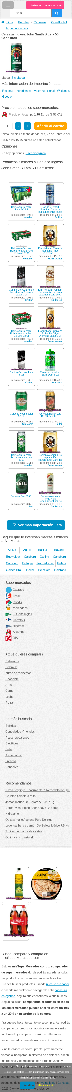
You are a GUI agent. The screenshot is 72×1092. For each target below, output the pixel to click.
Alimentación (13, 755)
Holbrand (60, 570)
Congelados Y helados (20, 731)
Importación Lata (17, 28)
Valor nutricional (44, 90)
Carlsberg (59, 556)
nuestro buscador (57, 984)
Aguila (27, 549)
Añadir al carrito (50, 126)
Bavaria (59, 549)
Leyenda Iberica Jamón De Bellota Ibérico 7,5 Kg (37, 825)
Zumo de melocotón (18, 673)
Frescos (10, 761)
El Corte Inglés (22, 614)
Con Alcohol (59, 22)
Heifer (58, 424)
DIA (15, 637)
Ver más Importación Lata (40, 525)
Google (7, 96)
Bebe (8, 749)
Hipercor (18, 626)
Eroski (17, 596)
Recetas (7, 90)
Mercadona (20, 608)
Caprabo (18, 589)
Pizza (9, 702)
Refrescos (12, 661)
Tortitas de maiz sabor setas (23, 831)
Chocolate (12, 679)
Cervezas (40, 22)
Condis (17, 602)
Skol (30, 506)
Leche (9, 696)
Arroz (9, 684)
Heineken (28, 217)
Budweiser (13, 556)
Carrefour (12, 563)
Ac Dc (12, 549)
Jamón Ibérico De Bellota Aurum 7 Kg (29, 802)
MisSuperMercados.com (45, 5)
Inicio (9, 22)
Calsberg (30, 556)
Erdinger (27, 563)
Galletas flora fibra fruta (20, 796)
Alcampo (18, 631)
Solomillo (11, 667)
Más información (46, 1085)
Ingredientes (24, 90)
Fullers (61, 563)
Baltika (58, 217)
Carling (29, 300)
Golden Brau (14, 570)
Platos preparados (17, 737)
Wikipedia (63, 90)
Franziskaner (55, 258)
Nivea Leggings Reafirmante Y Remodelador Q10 (37, 790)
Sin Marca (18, 77)
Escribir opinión (36, 153)
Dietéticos (11, 743)
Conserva (11, 767)
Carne (9, 690)
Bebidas (23, 22)
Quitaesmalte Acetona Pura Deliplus (28, 819)
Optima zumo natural (19, 837)
